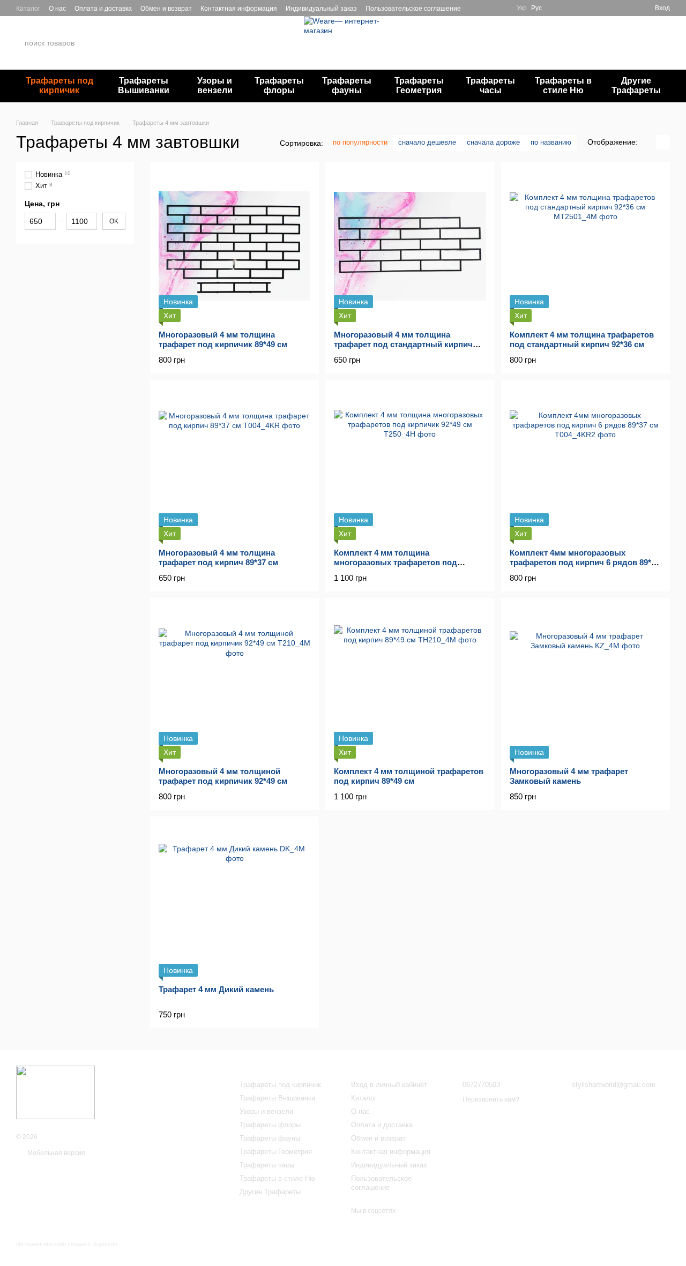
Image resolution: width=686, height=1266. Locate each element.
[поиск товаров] (117, 42)
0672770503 (554, 36)
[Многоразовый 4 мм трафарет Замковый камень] (585, 682)
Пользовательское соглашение (413, 8)
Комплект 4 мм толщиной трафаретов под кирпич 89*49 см (408, 776)
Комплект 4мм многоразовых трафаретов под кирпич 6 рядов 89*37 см (585, 562)
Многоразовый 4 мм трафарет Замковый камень (569, 776)
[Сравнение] (627, 8)
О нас (57, 8)
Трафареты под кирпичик (59, 85)
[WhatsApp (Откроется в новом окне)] (488, 8)
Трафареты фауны (346, 85)
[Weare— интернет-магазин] (55, 1092)
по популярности (360, 142)
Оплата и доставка (103, 8)
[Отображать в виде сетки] (649, 142)
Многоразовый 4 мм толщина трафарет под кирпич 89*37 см (218, 557)
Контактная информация (238, 8)
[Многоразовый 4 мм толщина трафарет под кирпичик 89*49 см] (234, 246)
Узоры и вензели (215, 85)
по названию (551, 142)
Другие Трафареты (636, 85)
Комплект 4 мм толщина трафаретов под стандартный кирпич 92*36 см (582, 339)
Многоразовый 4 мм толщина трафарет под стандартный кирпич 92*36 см (403, 344)
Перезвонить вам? (558, 50)
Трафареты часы (490, 85)
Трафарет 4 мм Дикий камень (216, 989)
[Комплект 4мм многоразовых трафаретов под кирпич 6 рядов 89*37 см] (585, 464)
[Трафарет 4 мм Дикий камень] (234, 901)
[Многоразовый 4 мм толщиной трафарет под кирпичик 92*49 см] (234, 682)
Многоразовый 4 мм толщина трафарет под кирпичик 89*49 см (223, 339)
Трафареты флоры (279, 85)
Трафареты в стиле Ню (563, 85)
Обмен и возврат (166, 8)
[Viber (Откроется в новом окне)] (501, 8)
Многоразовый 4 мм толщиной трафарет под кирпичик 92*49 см (223, 776)
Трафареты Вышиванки (143, 85)
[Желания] (607, 8)
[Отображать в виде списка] (663, 142)
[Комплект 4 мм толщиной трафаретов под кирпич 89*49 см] (410, 682)
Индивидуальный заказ (321, 8)
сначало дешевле (427, 142)
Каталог (28, 8)
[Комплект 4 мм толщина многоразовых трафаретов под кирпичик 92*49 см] (410, 464)
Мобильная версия (55, 1153)
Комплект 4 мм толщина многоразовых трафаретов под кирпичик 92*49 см (395, 562)
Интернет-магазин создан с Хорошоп (66, 1244)
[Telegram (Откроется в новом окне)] (476, 8)
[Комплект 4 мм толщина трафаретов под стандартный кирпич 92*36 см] (585, 246)
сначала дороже (493, 142)
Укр (522, 8)
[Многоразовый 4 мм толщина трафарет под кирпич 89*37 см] (234, 464)
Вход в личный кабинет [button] (389, 1085)
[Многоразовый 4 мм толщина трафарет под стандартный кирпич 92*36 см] (410, 246)
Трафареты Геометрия (419, 85)
